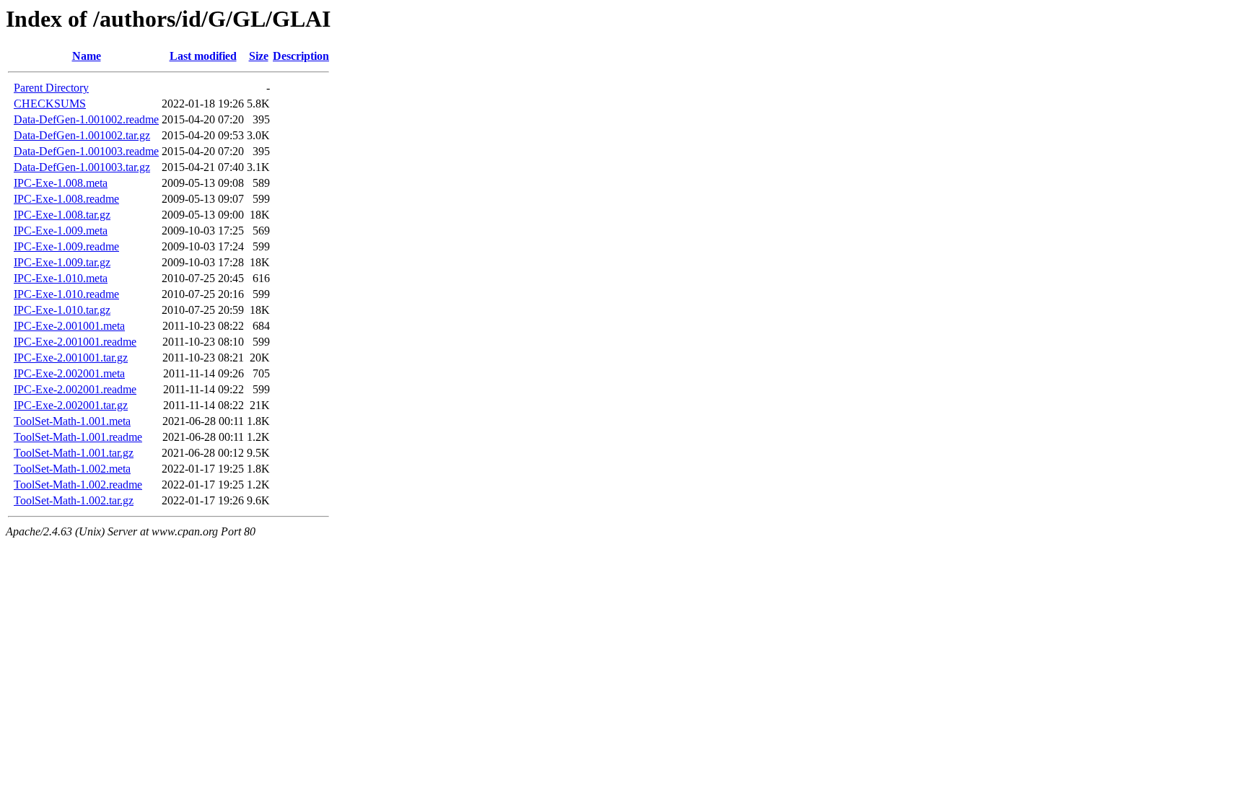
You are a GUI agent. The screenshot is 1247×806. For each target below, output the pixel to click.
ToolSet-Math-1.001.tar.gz (74, 453)
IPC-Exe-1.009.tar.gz (62, 262)
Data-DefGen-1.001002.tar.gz (82, 135)
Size (258, 56)
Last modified (203, 56)
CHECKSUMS (50, 103)
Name (86, 56)
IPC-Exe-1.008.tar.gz (62, 215)
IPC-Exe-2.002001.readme (75, 389)
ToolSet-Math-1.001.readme (78, 437)
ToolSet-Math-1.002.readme (78, 484)
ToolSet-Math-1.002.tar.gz (74, 500)
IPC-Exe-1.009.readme (66, 246)
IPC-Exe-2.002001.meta (69, 373)
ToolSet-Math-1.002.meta (72, 469)
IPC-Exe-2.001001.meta (69, 326)
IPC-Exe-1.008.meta (61, 183)
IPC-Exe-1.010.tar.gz (62, 310)
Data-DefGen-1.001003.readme (86, 151)
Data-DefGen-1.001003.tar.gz (82, 167)
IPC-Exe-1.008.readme (66, 199)
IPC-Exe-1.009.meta (61, 230)
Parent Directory (51, 88)
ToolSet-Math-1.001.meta (72, 421)
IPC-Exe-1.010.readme (66, 294)
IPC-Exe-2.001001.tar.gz (71, 357)
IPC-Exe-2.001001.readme (75, 342)
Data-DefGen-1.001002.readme (86, 119)
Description (301, 56)
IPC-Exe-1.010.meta (61, 278)
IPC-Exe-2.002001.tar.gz (71, 405)
